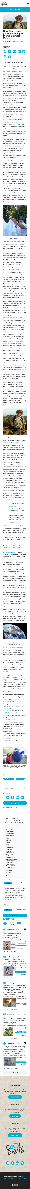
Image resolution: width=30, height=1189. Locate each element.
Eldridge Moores (9, 778)
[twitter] (22, 797)
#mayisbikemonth (8, 1024)
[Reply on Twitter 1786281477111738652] (4, 952)
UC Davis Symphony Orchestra (13, 713)
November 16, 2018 (18, 41)
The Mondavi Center (9, 719)
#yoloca (11, 935)
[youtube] (8, 797)
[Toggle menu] (28, 3)
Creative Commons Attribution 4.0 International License (15, 1178)
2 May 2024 (17, 1014)
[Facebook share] (5, 51)
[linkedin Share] (19, 51)
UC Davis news (18, 122)
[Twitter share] (10, 51)
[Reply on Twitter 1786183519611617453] (4, 1038)
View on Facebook (21, 882)
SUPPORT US (15, 803)
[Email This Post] (14, 51)
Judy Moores (20, 778)
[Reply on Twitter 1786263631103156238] (4, 978)
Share (8, 883)
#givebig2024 (7, 937)
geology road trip (14, 508)
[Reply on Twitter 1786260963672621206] (4, 1009)
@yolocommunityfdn (9, 994)
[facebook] (12, 797)
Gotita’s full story (13, 767)
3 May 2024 (17, 929)
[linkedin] (17, 797)
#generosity (10, 1048)
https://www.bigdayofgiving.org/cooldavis (14, 939)
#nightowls (15, 937)
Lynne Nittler (8, 41)
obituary (11, 146)
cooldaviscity (10, 929)
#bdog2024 (17, 935)
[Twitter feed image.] (15, 945)
